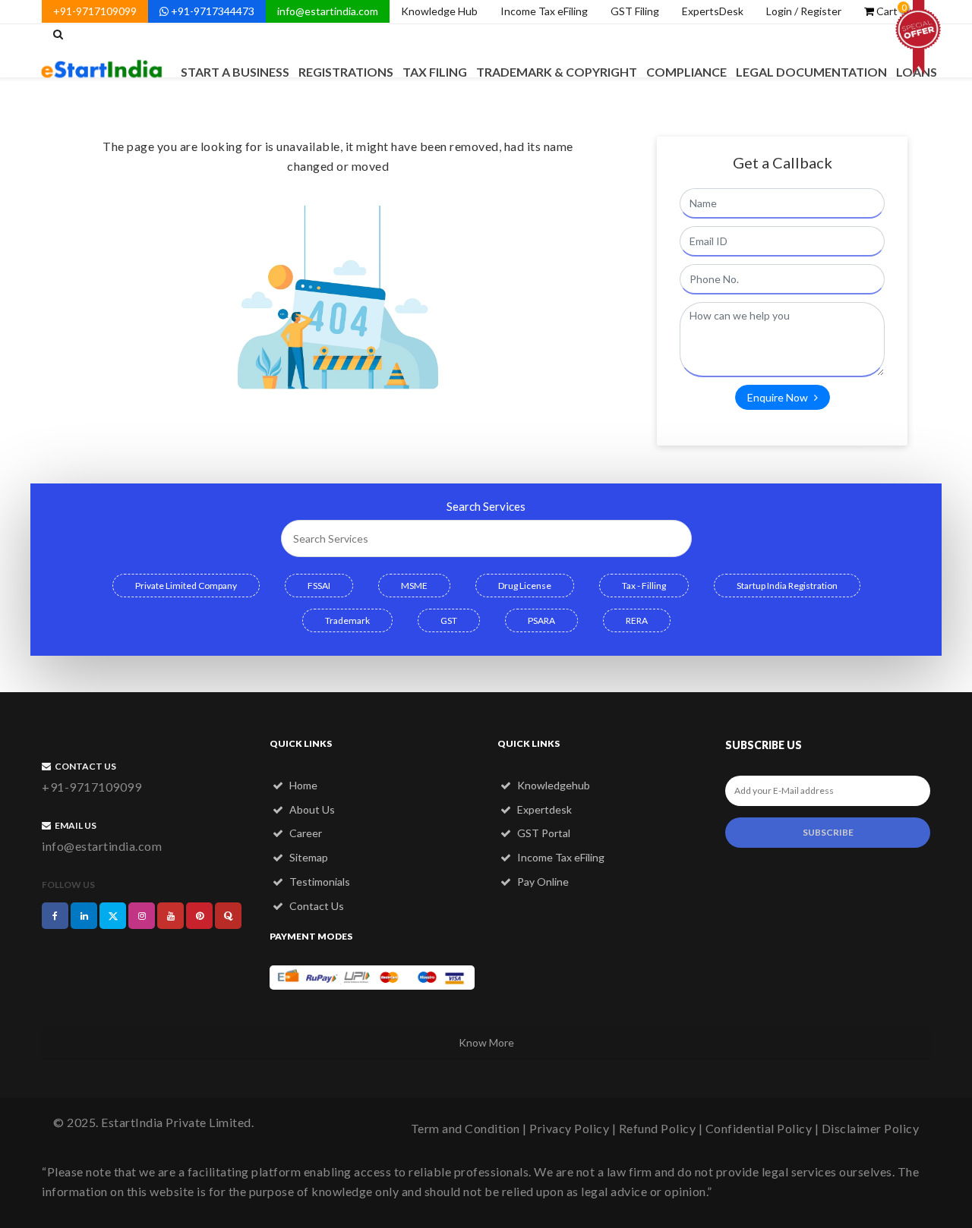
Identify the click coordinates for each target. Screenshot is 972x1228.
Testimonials (318, 881)
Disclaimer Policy (871, 1128)
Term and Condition (465, 1128)
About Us (311, 809)
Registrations (345, 72)
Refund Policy (657, 1128)
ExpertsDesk (712, 11)
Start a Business (235, 72)
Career (304, 833)
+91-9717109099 (95, 11)
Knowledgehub (552, 785)
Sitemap (307, 857)
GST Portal (542, 833)
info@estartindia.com (327, 11)
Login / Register (803, 11)
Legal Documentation (811, 72)
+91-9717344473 (211, 11)
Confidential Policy (759, 1128)
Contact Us (315, 905)
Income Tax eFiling (544, 11)
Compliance (686, 72)
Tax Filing (434, 72)
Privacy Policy (569, 1128)
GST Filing (635, 11)
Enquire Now (778, 397)
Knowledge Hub (439, 11)
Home (302, 785)
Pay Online (542, 881)
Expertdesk (543, 809)
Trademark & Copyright (556, 72)
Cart (890, 9)
